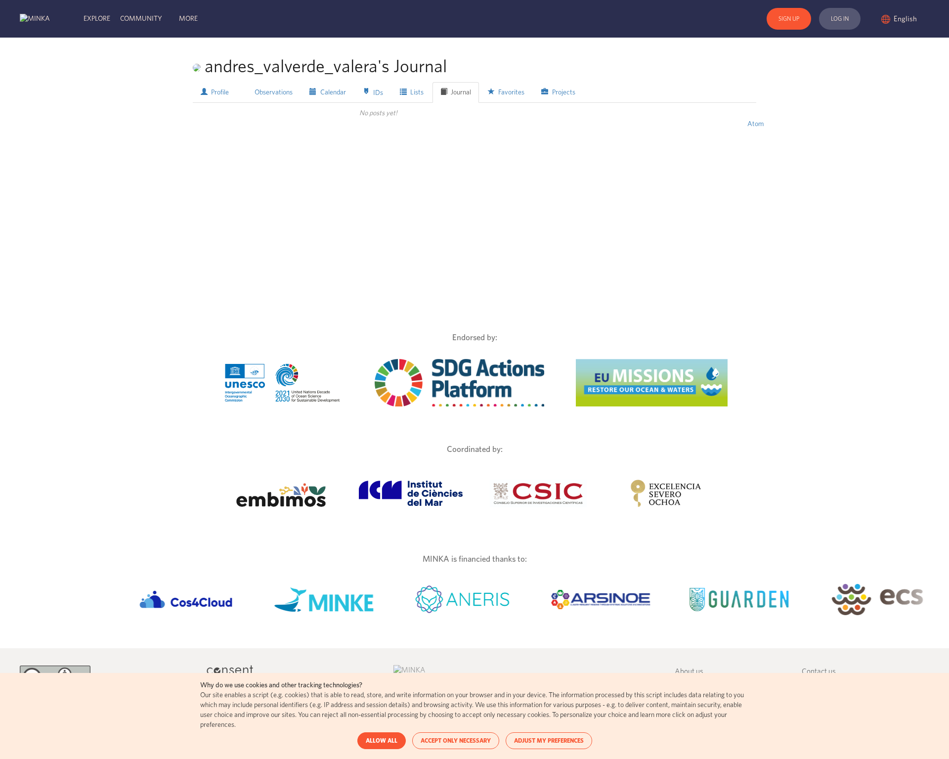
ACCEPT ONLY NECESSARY (456, 741)
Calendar (332, 92)
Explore (97, 18)
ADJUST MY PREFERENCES (549, 741)
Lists (416, 92)
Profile (219, 92)
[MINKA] (35, 18)
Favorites (510, 92)
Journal (460, 92)
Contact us (819, 671)
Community (141, 18)
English (906, 19)
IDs (377, 92)
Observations (273, 92)
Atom (755, 124)
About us (689, 671)
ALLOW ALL (381, 741)
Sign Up (788, 19)
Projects (563, 92)
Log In (840, 19)
